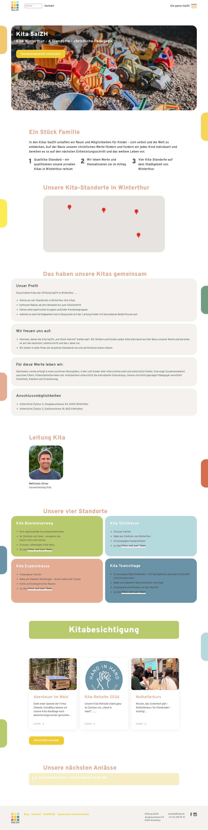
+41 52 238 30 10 (176, 817)
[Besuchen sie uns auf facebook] (191, 815)
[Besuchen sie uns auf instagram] (195, 815)
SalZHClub (49, 814)
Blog (26, 814)
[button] (138, 235)
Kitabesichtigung (104, 630)
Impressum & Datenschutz (73, 814)
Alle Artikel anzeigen (46, 740)
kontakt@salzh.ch (176, 814)
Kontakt (49, 6)
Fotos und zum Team (40, 549)
